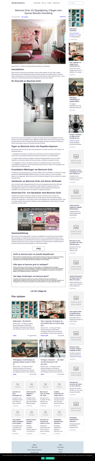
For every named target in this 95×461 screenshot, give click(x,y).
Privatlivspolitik (50, 458)
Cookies (49, 3)
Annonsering (37, 3)
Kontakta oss (56, 3)
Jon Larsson (24, 17)
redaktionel (63, 16)
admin (14, 335)
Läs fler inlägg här (39, 291)
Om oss (44, 3)
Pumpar (72, 140)
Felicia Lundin (44, 335)
